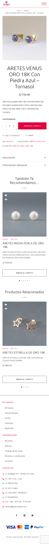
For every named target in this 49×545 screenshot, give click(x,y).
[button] (24, 272)
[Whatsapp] (32, 515)
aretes (16, 146)
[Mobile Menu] (44, 4)
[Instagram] (25, 515)
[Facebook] (17, 515)
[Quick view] (6, 199)
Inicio (19, 11)
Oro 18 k (41, 141)
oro (22, 146)
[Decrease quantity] (4, 125)
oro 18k (29, 146)
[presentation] (24, 255)
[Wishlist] (6, 195)
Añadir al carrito (32, 126)
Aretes (26, 11)
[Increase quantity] (15, 125)
